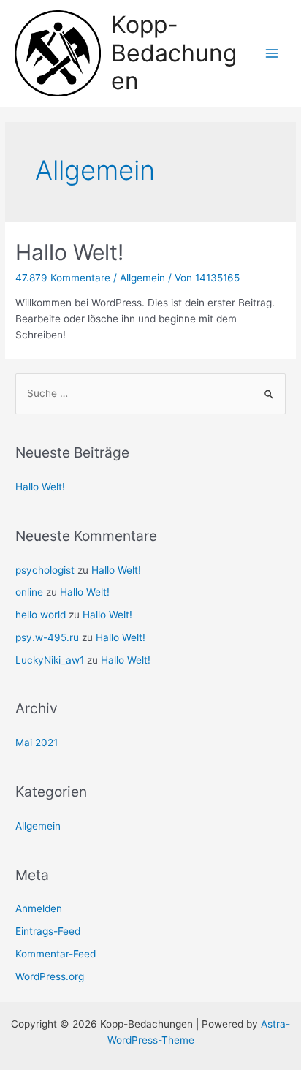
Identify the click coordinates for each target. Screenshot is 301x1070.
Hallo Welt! (69, 252)
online (29, 592)
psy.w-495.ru (47, 637)
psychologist (45, 570)
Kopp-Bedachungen (174, 52)
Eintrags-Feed (47, 931)
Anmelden (38, 908)
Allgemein (142, 278)
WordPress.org (49, 976)
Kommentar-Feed (55, 954)
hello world (40, 615)
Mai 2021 (36, 742)
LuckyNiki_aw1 (49, 660)
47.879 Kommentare (62, 278)
